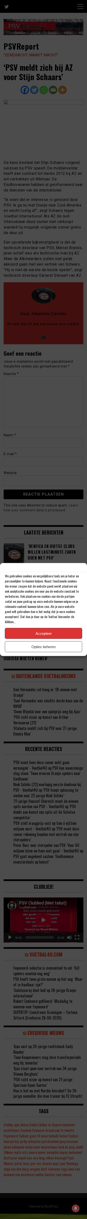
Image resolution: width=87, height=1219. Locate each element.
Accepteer (44, 633)
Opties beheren (43, 646)
